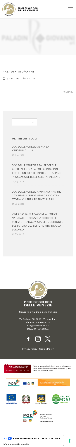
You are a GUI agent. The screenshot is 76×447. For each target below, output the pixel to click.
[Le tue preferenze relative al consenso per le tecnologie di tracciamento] (69, 440)
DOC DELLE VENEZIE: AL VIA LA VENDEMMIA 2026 (30, 149)
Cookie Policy (46, 348)
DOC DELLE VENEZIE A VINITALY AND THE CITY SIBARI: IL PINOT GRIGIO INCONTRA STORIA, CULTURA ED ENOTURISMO (36, 196)
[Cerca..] (33, 122)
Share (69, 91)
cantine (30, 78)
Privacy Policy (29, 348)
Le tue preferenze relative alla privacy (36, 438)
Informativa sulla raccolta (16, 444)
